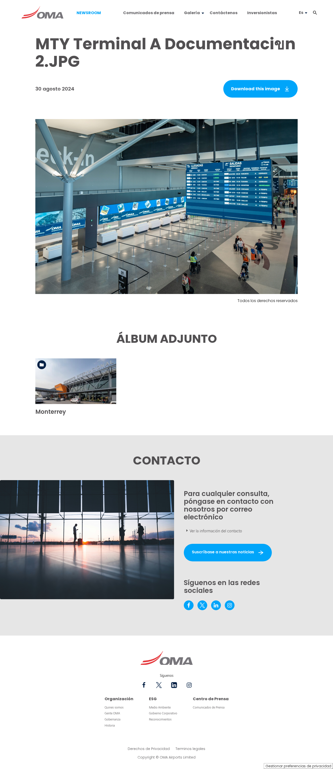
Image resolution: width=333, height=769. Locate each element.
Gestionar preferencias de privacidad (298, 766)
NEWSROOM (89, 12)
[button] (315, 13)
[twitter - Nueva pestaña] (202, 605)
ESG (153, 699)
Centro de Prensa (211, 699)
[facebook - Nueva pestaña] (189, 605)
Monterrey (50, 412)
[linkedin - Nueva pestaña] (216, 605)
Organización (119, 699)
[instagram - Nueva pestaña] (230, 605)
